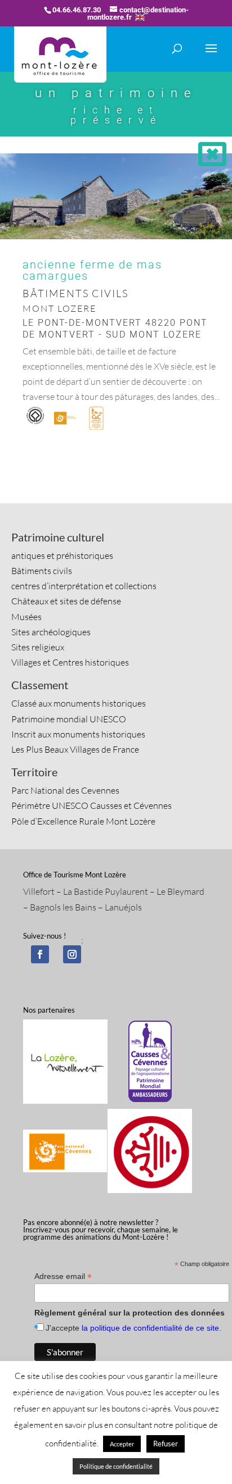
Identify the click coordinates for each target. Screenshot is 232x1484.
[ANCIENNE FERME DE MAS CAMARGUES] (116, 239)
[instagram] (72, 954)
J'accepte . (133, 1327)
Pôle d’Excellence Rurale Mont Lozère (83, 821)
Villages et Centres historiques (70, 662)
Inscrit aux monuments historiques (78, 734)
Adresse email (63, 1276)
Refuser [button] (165, 1443)
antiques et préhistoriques (62, 555)
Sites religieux (37, 647)
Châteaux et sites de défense (66, 601)
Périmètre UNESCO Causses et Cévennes (91, 805)
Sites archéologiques (51, 632)
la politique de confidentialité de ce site (150, 1327)
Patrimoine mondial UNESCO (68, 719)
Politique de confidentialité (116, 1466)
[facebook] (40, 954)
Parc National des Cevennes (65, 790)
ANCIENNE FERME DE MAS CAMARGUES (92, 270)
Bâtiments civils (41, 570)
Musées (26, 616)
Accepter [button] (122, 1443)
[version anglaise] (140, 17)
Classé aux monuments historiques (78, 703)
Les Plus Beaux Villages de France (75, 749)
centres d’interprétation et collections (84, 585)
